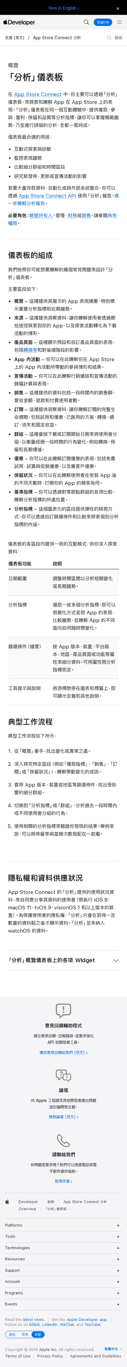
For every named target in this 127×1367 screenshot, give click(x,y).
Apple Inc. (48, 1350)
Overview (27, 1209)
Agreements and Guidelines (95, 1356)
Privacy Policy (50, 1356)
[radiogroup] (25, 1334)
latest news (33, 1320)
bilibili (34, 1324)
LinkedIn (49, 1324)
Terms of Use (18, 1356)
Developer (28, 1202)
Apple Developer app (87, 1320)
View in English (62, 8)
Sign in (103, 22)
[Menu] (119, 22)
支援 (8, 38)
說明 (50, 1202)
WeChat (67, 1324)
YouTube (92, 1324)
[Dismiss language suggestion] (117, 8)
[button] (86, 22)
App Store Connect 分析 (57, 38)
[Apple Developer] (19, 22)
